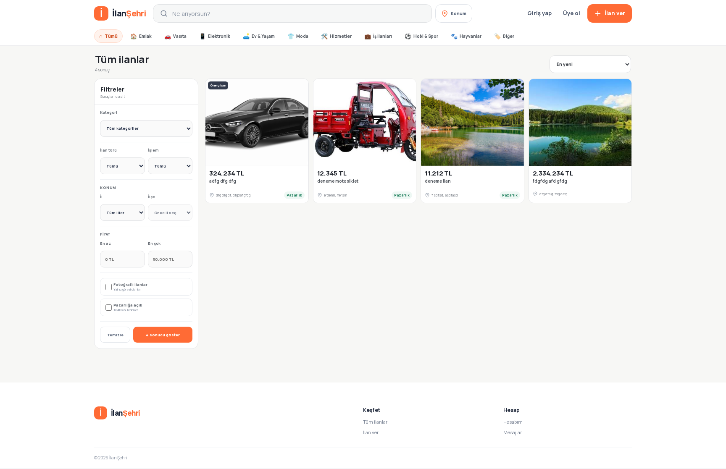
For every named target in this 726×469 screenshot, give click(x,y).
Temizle (115, 335)
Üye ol (571, 13)
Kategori (108, 112)
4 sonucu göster (163, 335)
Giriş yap (539, 13)
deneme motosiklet (337, 181)
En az (105, 243)
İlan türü (108, 150)
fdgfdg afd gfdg (550, 181)
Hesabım (513, 422)
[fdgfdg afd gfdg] (580, 122)
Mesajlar (512, 432)
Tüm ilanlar (375, 422)
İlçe (151, 196)
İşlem (153, 150)
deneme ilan (438, 181)
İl (101, 196)
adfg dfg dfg (222, 181)
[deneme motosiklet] (364, 122)
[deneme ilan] (472, 122)
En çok (154, 243)
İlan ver (371, 432)
